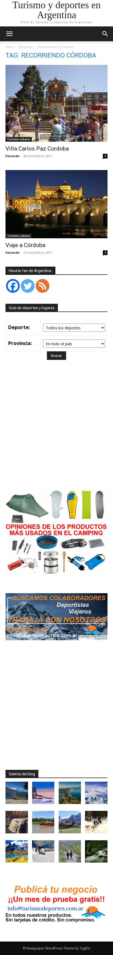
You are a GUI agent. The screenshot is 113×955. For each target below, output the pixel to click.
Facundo (12, 156)
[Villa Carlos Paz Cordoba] (56, 103)
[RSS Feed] (42, 286)
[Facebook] (13, 286)
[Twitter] (28, 286)
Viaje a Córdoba (25, 245)
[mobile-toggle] (9, 33)
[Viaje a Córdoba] (56, 204)
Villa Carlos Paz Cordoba (37, 148)
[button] (105, 33)
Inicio (9, 47)
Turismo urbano (18, 139)
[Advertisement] (56, 431)
